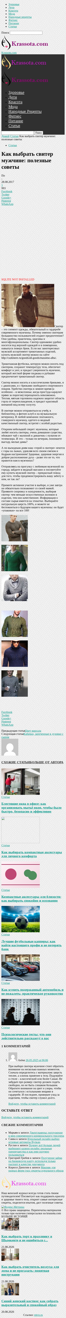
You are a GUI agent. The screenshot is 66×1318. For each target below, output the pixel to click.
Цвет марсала (33, 730)
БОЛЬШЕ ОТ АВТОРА (46, 762)
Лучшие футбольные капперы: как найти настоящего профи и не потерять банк (31, 945)
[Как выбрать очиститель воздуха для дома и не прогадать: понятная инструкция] (10, 1259)
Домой (5, 136)
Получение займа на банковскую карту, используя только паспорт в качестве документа (35, 1161)
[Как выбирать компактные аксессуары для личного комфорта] (20, 842)
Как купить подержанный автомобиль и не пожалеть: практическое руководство (32, 991)
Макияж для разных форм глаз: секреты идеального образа (36, 1169)
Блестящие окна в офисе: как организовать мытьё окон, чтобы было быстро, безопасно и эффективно (31, 807)
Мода (11, 13)
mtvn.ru (38, 1314)
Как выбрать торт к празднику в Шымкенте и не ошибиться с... (26, 1238)
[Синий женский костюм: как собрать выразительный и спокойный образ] (10, 1294)
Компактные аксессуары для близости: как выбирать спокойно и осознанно (31, 898)
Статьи (12, 26)
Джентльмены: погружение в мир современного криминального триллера (36, 1134)
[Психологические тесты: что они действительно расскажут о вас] (20, 1024)
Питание (13, 23)
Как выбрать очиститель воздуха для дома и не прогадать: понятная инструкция (30, 1270)
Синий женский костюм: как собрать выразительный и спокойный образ (29, 1303)
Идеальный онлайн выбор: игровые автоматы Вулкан (34, 1140)
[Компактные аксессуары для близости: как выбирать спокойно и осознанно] (20, 886)
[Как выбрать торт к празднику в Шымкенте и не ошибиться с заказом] (10, 1229)
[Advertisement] (33, 241)
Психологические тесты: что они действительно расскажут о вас (26, 1036)
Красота (13, 10)
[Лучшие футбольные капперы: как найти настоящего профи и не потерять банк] (20, 931)
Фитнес (13, 20)
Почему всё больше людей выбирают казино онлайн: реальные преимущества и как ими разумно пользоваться (34, 1150)
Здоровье (13, 4)
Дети (11, 7)
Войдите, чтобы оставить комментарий (32, 1103)
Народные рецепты (20, 16)
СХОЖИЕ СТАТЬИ (15, 762)
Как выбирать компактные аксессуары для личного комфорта (31, 854)
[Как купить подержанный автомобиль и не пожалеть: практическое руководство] (20, 979)
